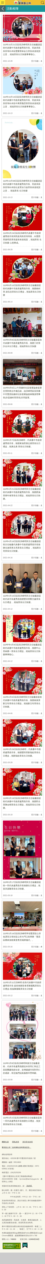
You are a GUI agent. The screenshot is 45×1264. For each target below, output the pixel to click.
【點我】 (29, 1186)
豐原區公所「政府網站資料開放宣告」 (16, 1147)
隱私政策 (15, 1142)
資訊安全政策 (27, 1142)
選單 (2, 2)
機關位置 (5, 1142)
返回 (3, 8)
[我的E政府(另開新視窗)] (24, 1245)
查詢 (42, 2)
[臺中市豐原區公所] (22, 2)
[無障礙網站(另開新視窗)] (12, 1246)
